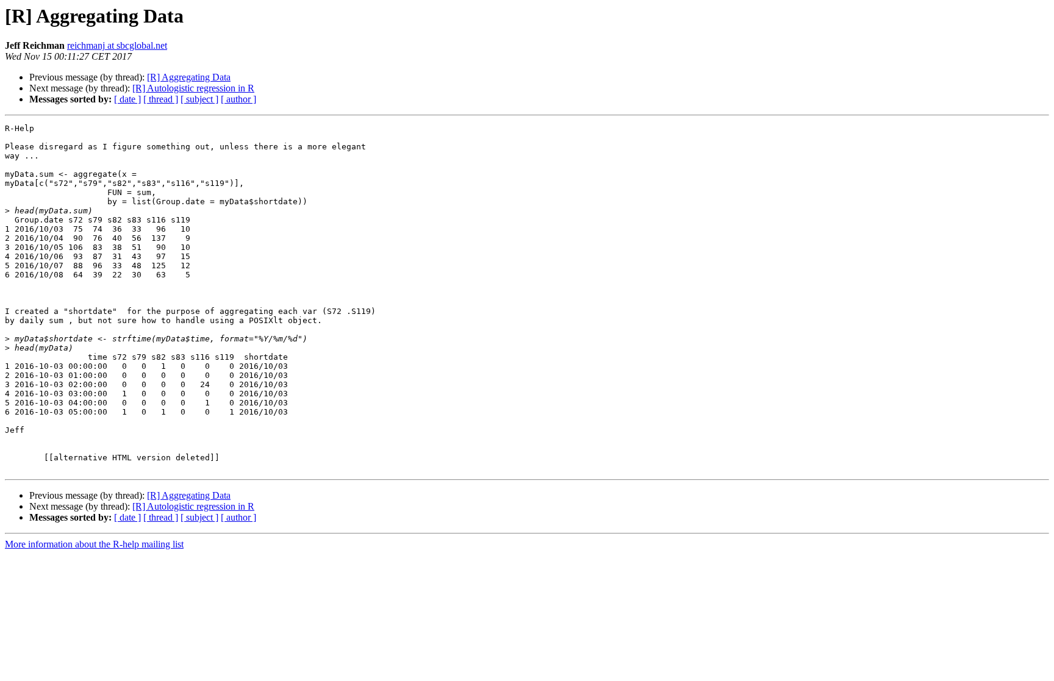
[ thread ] (160, 99)
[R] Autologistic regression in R (193, 88)
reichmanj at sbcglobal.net (117, 45)
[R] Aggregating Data (189, 77)
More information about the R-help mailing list (94, 544)
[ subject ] (199, 99)
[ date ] (127, 99)
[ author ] (238, 99)
